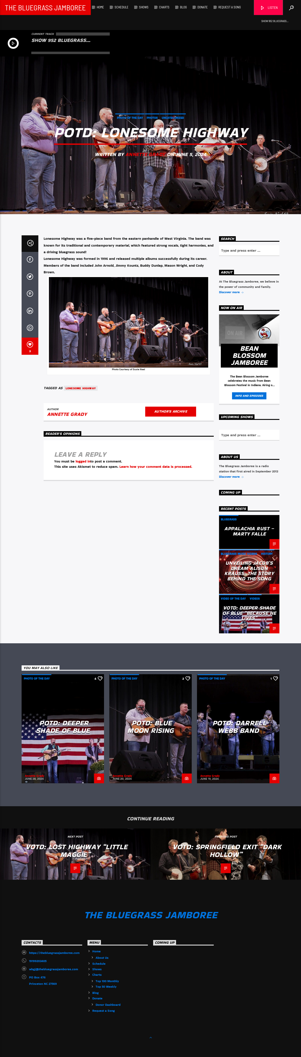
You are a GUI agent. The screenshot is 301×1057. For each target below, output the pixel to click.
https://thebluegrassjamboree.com (54, 953)
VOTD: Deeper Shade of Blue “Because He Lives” (249, 613)
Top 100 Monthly (107, 981)
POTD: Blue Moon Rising (150, 727)
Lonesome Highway (81, 388)
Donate (202, 7)
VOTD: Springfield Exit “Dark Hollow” (226, 850)
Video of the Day (233, 598)
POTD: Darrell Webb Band (239, 727)
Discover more (230, 292)
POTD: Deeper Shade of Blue (63, 727)
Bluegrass (229, 519)
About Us (102, 957)
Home (100, 7)
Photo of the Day (130, 118)
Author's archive (170, 411)
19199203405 (37, 961)
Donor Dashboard (108, 1004)
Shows (144, 7)
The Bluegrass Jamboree (45, 7)
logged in (83, 461)
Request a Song (229, 7)
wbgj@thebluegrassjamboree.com (53, 969)
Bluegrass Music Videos (239, 554)
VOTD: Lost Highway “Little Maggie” (76, 850)
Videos (255, 598)
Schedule (121, 7)
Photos (152, 118)
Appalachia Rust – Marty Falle (249, 531)
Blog (183, 7)
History (267, 554)
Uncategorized (173, 118)
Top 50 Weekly (106, 986)
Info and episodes (249, 396)
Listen (272, 7)
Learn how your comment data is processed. (155, 466)
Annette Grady (145, 154)
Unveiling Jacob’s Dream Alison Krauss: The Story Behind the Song (249, 570)
